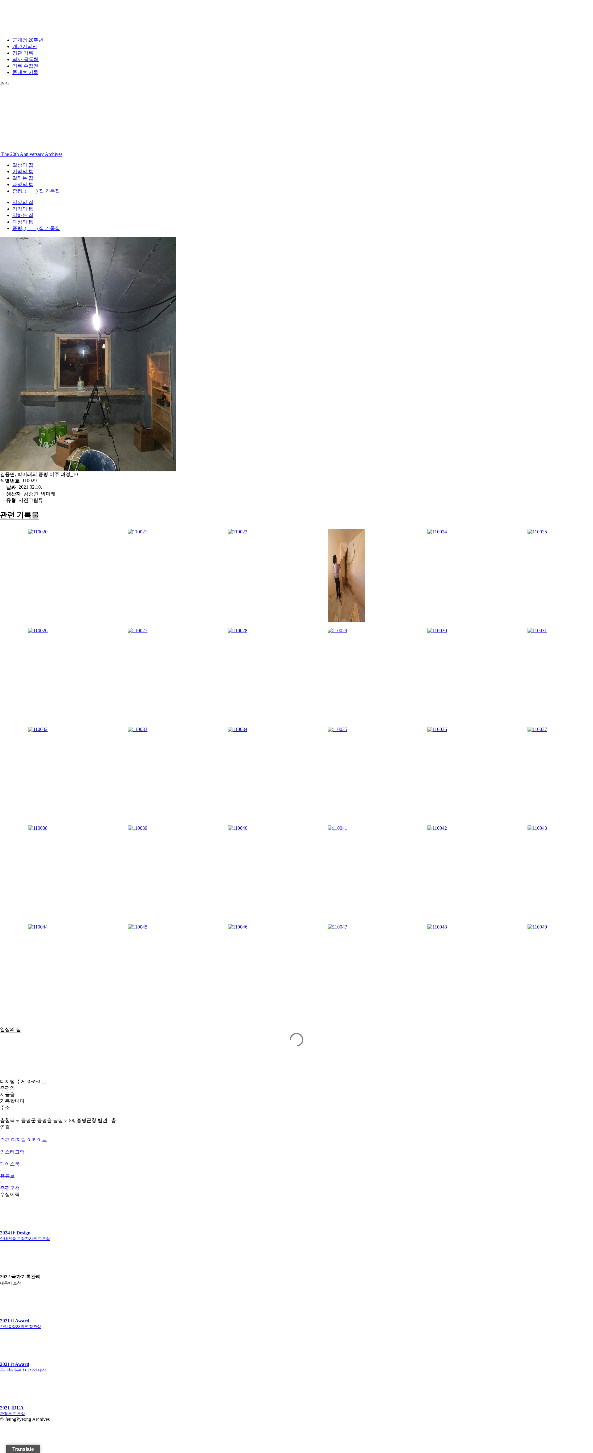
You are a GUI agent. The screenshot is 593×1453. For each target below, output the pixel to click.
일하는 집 (22, 178)
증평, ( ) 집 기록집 (36, 191)
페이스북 (10, 1164)
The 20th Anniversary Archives (31, 154)
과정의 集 (22, 184)
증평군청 (10, 1188)
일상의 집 (22, 165)
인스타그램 (12, 1151)
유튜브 (7, 1176)
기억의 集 (22, 171)
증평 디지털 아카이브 (23, 1139)
